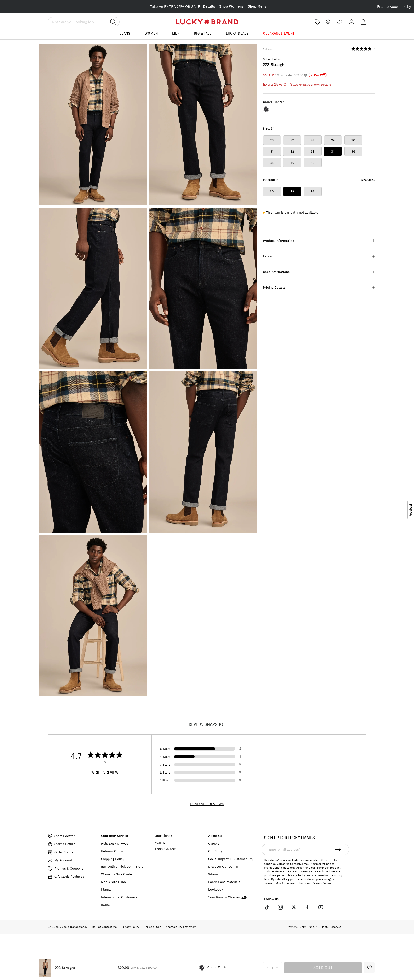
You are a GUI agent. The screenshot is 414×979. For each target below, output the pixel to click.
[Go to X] (293, 907)
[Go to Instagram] (280, 907)
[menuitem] (125, 35)
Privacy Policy (321, 883)
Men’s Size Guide (114, 882)
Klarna (106, 889)
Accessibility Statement (181, 927)
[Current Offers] (317, 22)
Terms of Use (272, 883)
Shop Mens (257, 6)
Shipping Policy (112, 859)
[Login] (351, 22)
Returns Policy (112, 851)
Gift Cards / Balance (69, 876)
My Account (63, 860)
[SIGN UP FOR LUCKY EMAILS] (338, 849)
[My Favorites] (339, 22)
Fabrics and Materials (224, 882)
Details (209, 6)
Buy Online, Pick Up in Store (122, 866)
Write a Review (105, 772)
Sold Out (323, 967)
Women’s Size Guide (116, 874)
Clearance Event (279, 33)
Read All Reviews (207, 803)
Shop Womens (231, 6)
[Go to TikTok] (266, 907)
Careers (213, 843)
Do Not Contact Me (104, 927)
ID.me (105, 905)
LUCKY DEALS (237, 33)
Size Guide (368, 180)
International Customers (119, 897)
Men (176, 33)
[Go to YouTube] (320, 907)
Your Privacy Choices (224, 897)
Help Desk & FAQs (114, 843)
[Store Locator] (327, 22)
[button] (363, 22)
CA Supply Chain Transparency (67, 927)
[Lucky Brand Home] (207, 22)
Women (151, 33)
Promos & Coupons (68, 868)
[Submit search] (113, 21)
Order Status (63, 852)
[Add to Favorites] (369, 967)
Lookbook (215, 889)
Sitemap (214, 874)
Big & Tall (203, 33)
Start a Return (64, 844)
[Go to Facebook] (307, 907)
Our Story (215, 851)
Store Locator (64, 836)
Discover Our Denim (223, 866)
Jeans (125, 33)
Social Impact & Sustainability (230, 859)
